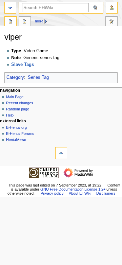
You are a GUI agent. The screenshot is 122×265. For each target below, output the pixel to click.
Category (15, 77)
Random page (17, 109)
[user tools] (112, 8)
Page (10, 22)
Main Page (14, 97)
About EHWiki (80, 193)
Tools (111, 22)
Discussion (24, 22)
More (39, 21)
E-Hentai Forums (20, 133)
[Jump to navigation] (10, 8)
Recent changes (19, 103)
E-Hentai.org (16, 127)
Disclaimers (106, 193)
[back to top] (61, 153)
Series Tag (38, 77)
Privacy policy (52, 193)
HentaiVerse (16, 140)
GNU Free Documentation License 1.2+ (72, 189)
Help (10, 115)
